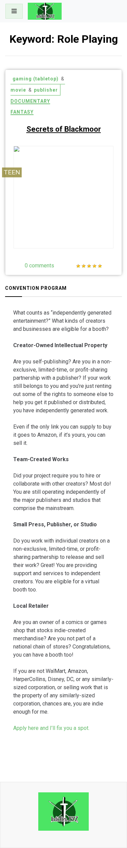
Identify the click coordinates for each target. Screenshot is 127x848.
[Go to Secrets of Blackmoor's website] (93, 229)
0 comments (39, 265)
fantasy (22, 112)
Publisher (46, 90)
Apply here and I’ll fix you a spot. (51, 728)
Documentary (30, 101)
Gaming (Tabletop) (36, 78)
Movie (18, 90)
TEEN (12, 172)
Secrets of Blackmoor (63, 129)
